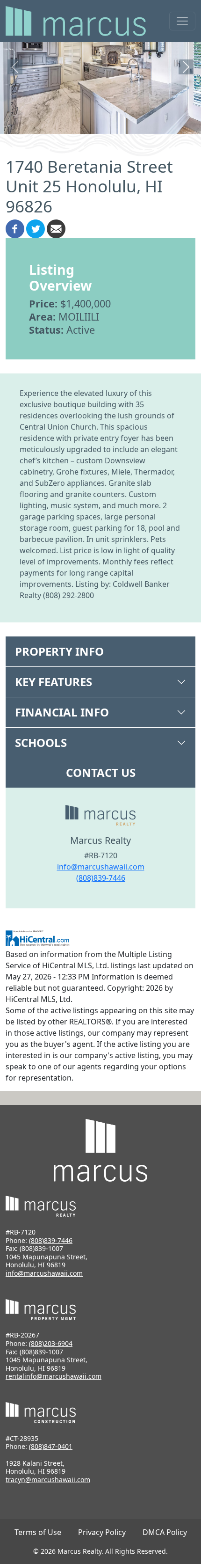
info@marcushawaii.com (100, 867)
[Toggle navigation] (182, 21)
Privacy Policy (102, 1532)
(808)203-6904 (50, 1343)
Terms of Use (37, 1532)
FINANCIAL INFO (62, 712)
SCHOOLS (41, 742)
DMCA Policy (165, 1532)
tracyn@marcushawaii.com (48, 1479)
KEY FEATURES (53, 681)
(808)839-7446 (100, 878)
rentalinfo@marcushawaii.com (53, 1376)
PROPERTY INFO (59, 651)
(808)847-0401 (50, 1446)
